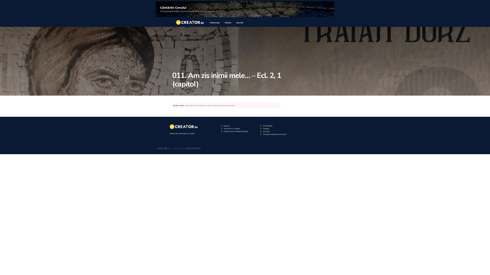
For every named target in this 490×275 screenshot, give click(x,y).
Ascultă (239, 23)
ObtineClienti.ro (193, 148)
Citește (228, 23)
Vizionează (215, 23)
